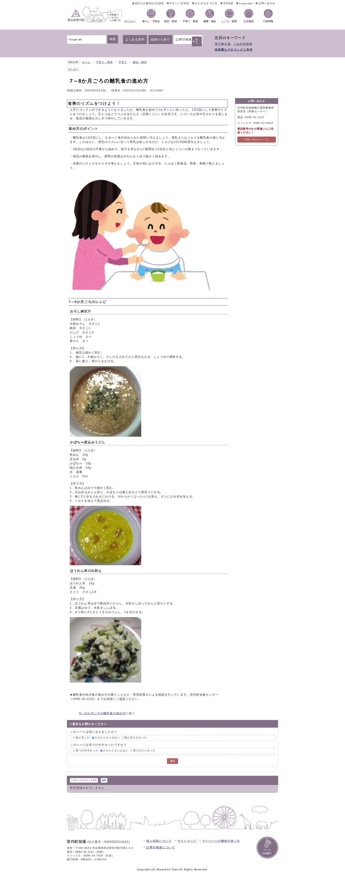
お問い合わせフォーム (256, 139)
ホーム (86, 62)
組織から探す (160, 39)
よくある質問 (134, 39)
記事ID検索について (160, 847)
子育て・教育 (104, 62)
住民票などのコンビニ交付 (234, 49)
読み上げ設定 (156, 3)
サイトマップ (186, 840)
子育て (123, 62)
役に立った (83, 737)
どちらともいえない (107, 737)
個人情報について (159, 840)
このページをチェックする (84, 780)
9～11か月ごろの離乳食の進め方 (102, 713)
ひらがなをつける (206, 3)
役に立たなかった (136, 737)
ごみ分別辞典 (242, 43)
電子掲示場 (223, 43)
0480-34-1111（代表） (90, 851)
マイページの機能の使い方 (221, 840)
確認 (172, 761)
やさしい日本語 (179, 3)
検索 (113, 39)
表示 (197, 41)
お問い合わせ (266, 3)
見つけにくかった (144, 750)
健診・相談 (140, 62)
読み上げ (140, 3)
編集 (104, 780)
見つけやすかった (87, 750)
